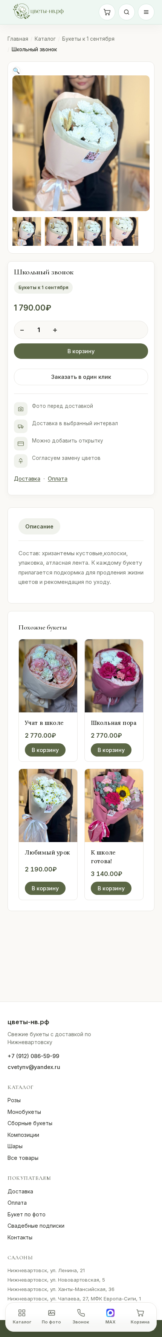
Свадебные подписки (36, 1225)
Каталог (45, 39)
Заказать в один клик (81, 377)
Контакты (20, 1237)
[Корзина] (107, 12)
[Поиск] (126, 12)
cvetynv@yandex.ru (34, 1067)
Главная (18, 39)
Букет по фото (27, 1214)
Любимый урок (47, 852)
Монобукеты (24, 1112)
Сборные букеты (30, 1123)
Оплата (57, 478)
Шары (15, 1146)
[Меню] (146, 12)
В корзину (81, 351)
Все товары (23, 1158)
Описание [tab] (39, 526)
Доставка (27, 478)
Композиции (23, 1135)
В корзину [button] (45, 750)
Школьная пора (113, 722)
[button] (16, 71)
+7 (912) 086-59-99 (33, 1056)
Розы (14, 1100)
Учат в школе (44, 722)
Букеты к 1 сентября (88, 39)
